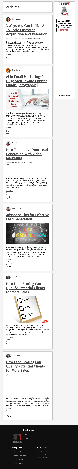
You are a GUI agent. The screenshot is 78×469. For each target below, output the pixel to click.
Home (27, 434)
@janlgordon (43, 455)
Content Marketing (20, 452)
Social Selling (18, 463)
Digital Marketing (20, 456)
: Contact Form (42, 457)
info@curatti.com (44, 452)
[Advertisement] (64, 63)
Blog (26, 438)
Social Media (18, 459)
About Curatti (30, 442)
